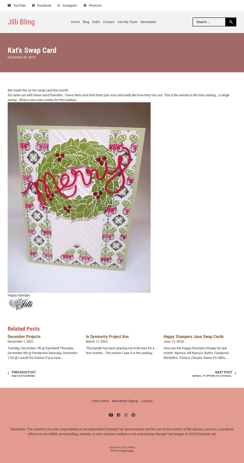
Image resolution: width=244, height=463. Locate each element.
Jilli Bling (21, 21)
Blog (86, 22)
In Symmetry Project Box (107, 336)
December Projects (24, 336)
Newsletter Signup (125, 401)
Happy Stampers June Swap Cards (194, 336)
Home (75, 22)
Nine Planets (127, 450)
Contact (108, 22)
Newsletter (148, 22)
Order (96, 22)
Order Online (100, 401)
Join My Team (127, 22)
